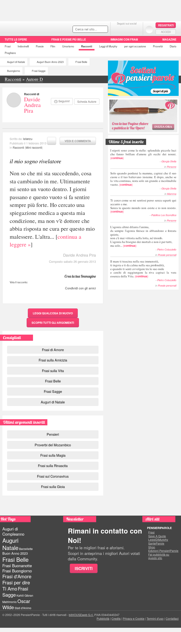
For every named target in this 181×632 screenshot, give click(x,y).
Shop (151, 547)
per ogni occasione (135, 46)
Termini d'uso (155, 618)
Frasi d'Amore (16, 576)
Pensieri (53, 434)
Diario (173, 46)
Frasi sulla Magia (53, 455)
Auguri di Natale (16, 62)
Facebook (117, 29)
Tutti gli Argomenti (53, 322)
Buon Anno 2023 (15, 553)
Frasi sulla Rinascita (53, 465)
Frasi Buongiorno (17, 571)
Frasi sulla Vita (53, 370)
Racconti (86, 46)
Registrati (166, 25)
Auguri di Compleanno (13, 531)
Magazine (169, 39)
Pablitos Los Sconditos (163, 215)
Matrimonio (9, 602)
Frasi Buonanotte (17, 565)
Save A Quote (157, 536)
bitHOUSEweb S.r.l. (81, 615)
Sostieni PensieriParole (143, 78)
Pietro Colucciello (166, 249)
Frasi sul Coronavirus (53, 476)
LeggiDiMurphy (158, 540)
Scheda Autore (86, 101)
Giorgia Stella (168, 161)
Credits (116, 618)
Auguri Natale (10, 544)
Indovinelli (23, 46)
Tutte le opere (16, 39)
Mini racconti (34, 147)
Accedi (166, 32)
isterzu (27, 138)
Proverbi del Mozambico (53, 444)
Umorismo (68, 46)
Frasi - (32, 27)
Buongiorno (13, 71)
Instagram (136, 29)
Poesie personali (167, 255)
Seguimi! (64, 101)
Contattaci (172, 618)
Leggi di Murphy (108, 46)
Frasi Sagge (38, 71)
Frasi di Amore (53, 349)
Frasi (8, 46)
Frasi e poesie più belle (68, 39)
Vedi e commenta (78, 141)
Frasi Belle (81, 62)
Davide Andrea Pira (32, 104)
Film (52, 46)
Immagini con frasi (124, 39)
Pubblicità (103, 618)
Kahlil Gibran (24, 595)
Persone (171, 166)
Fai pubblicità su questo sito (158, 556)
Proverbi (158, 46)
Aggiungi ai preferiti (51, 141)
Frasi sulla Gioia (53, 486)
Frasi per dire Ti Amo (16, 585)
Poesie (40, 46)
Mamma (171, 194)
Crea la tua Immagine (80, 276)
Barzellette (26, 549)
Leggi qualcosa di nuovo (53, 313)
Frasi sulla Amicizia (53, 359)
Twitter (126, 29)
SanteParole (156, 543)
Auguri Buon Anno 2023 (50, 62)
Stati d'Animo (23, 608)
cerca (94, 29)
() (143, 154)
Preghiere (10, 53)
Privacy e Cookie (133, 618)
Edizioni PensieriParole (163, 551)
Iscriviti (84, 568)
